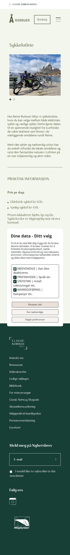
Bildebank (15, 385)
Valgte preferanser (35, 319)
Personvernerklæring (22, 420)
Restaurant (16, 365)
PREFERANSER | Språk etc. (34, 277)
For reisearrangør (20, 392)
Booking (42, 19)
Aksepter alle (35, 304)
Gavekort (15, 427)
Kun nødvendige (35, 312)
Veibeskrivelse (17, 372)
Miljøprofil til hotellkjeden (25, 413)
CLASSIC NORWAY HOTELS (25, 4)
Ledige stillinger (19, 379)
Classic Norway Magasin (24, 399)
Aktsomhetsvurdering (22, 406)
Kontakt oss (16, 358)
